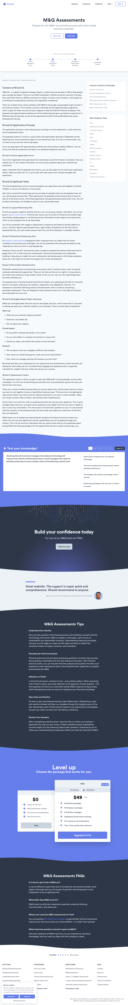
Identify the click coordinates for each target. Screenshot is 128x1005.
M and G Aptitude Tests (98, 97)
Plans (109, 4)
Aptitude (74, 4)
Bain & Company (96, 148)
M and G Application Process (100, 93)
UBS (91, 137)
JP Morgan (94, 141)
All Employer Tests (72, 988)
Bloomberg (94, 170)
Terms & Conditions (104, 981)
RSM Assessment (72, 973)
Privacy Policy (102, 977)
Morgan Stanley (95, 155)
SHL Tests (37, 985)
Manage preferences (19, 1000)
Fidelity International (97, 177)
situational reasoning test (14, 240)
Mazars (92, 166)
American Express (96, 130)
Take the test (64, 546)
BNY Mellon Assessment (74, 969)
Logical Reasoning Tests (10, 977)
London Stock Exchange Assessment (79, 981)
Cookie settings (102, 985)
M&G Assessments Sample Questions (103, 100)
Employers (86, 4)
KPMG (92, 145)
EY (91, 162)
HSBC (92, 134)
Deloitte (93, 152)
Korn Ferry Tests (40, 969)
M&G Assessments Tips (98, 104)
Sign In (120, 4)
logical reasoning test (17, 215)
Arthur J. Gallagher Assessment (77, 977)
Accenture (93, 173)
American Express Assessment (76, 985)
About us (100, 973)
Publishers (99, 4)
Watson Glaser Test (41, 981)
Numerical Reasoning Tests (12, 969)
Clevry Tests (38, 973)
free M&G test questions (55, 919)
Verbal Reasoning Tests (10, 973)
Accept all (11, 996)
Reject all (27, 996)
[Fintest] (8, 4)
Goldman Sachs (95, 159)
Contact (100, 969)
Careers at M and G (97, 90)
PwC (91, 123)
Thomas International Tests (43, 977)
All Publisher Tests (40, 988)
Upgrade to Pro (82, 835)
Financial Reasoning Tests (11, 981)
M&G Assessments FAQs (98, 108)
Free (36, 825)
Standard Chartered (97, 127)
